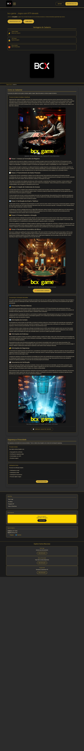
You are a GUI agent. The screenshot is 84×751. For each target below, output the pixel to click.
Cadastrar (42, 520)
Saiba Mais (28, 21)
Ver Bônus (10, 501)
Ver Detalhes (42, 553)
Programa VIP (11, 504)
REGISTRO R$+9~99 (71, 3)
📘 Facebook (18, 535)
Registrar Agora (42, 481)
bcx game (14, 16)
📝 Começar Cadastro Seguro (42, 429)
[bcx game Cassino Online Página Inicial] (9, 3)
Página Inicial (9, 84)
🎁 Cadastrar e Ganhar (42, 290)
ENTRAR (60, 3)
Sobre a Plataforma (12, 506)
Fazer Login (10, 499)
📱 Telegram (11, 535)
